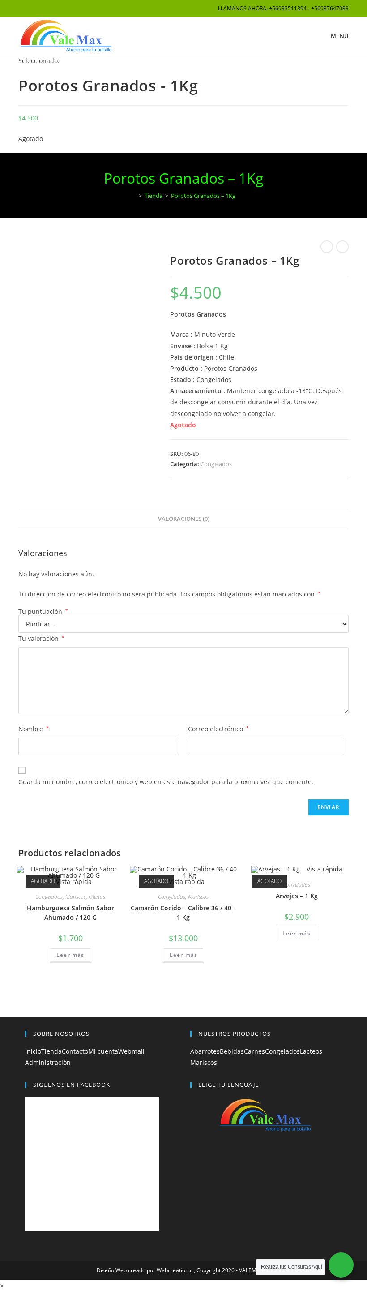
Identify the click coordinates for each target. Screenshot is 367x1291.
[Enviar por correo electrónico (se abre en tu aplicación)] (41, 8)
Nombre (33, 729)
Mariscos (75, 897)
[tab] (184, 519)
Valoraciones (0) (183, 519)
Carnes (254, 1051)
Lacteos (311, 1051)
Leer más (70, 955)
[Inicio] (134, 196)
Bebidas (232, 1051)
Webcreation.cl (175, 1270)
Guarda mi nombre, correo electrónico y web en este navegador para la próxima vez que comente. (165, 781)
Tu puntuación (43, 612)
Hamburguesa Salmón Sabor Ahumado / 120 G (70, 913)
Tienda (51, 1051)
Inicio (33, 1051)
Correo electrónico (218, 729)
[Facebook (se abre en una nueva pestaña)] (22, 8)
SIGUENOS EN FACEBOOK (71, 1085)
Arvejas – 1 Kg (297, 896)
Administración (48, 1062)
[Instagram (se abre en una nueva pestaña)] (31, 8)
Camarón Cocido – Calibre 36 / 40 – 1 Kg (183, 913)
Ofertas (97, 897)
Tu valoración (41, 638)
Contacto (75, 1051)
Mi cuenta (103, 1051)
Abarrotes (205, 1051)
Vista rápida (73, 881)
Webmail (131, 1051)
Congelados (216, 464)
